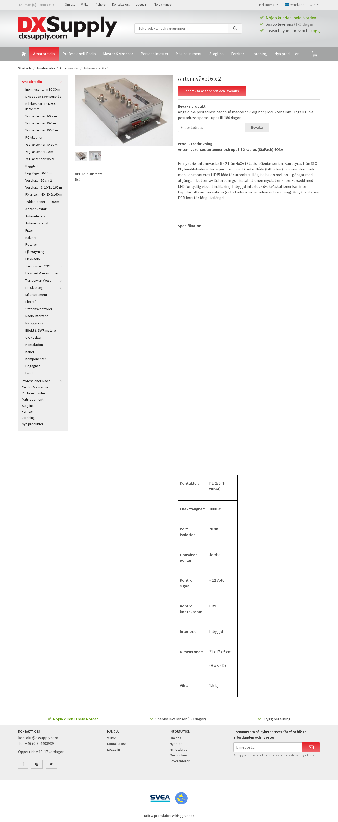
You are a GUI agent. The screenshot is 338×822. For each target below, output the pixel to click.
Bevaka (257, 127)
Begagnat (32, 366)
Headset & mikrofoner (42, 273)
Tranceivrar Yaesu (38, 280)
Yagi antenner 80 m (39, 151)
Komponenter (35, 359)
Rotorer (31, 244)
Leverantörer (180, 761)
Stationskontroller (38, 309)
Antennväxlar (35, 209)
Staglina (216, 53)
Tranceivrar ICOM (37, 266)
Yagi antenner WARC (40, 159)
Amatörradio (44, 53)
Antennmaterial (36, 223)
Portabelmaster (154, 53)
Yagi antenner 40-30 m (41, 144)
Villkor (85, 4)
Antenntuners (35, 216)
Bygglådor (33, 166)
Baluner (31, 237)
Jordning (259, 53)
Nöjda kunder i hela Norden (291, 18)
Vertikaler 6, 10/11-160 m (43, 187)
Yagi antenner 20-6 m (40, 123)
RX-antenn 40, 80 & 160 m (43, 194)
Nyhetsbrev (178, 749)
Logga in (142, 4)
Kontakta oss (121, 4)
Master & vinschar (118, 53)
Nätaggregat (35, 323)
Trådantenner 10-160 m (42, 201)
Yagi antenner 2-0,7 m (41, 116)
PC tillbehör (34, 137)
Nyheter (101, 4)
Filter (29, 230)
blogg (314, 30)
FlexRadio (32, 259)
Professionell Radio (79, 53)
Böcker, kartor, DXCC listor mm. (40, 106)
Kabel (29, 352)
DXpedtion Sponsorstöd (43, 96)
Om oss (70, 4)
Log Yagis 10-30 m (38, 173)
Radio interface (36, 316)
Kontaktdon (34, 344)
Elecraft (31, 301)
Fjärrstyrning (34, 251)
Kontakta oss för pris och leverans (212, 91)
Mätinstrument (189, 53)
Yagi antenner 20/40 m (41, 130)
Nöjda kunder (163, 4)
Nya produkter (286, 53)
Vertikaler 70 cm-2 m (40, 180)
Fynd (29, 373)
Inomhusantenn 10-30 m (42, 89)
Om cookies (179, 755)
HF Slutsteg (34, 287)
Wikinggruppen (183, 815)
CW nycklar (33, 337)
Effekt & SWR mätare (40, 330)
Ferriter (237, 53)
